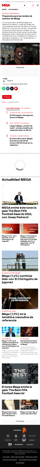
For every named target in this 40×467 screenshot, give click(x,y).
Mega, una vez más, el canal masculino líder (28, 413)
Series (4, 9)
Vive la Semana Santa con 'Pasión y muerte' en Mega (28, 342)
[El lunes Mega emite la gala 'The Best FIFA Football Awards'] (20, 373)
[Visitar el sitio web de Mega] (8, 440)
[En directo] (24, 5)
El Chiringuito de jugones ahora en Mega (21, 116)
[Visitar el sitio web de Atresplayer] (20, 444)
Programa (7, 97)
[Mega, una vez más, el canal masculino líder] (29, 405)
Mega (4, 102)
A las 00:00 (24, 339)
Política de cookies (31, 457)
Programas (13, 9)
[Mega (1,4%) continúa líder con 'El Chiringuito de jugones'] (20, 261)
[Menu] (38, 5)
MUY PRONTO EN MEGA (19, 123)
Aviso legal (6, 457)
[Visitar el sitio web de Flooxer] (30, 444)
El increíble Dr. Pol (8, 1)
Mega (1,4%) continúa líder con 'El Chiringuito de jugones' (20, 279)
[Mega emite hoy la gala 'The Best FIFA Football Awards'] (11, 405)
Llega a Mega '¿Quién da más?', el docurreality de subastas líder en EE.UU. (21, 128)
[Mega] (10, 5)
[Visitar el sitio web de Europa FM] (32, 440)
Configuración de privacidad (28, 459)
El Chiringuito (31, 1)
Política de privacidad (17, 457)
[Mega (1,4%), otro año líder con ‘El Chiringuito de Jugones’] (11, 229)
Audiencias (6, 339)
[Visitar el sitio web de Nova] (32, 435)
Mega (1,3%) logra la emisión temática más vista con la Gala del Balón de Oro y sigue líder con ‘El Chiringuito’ (28, 240)
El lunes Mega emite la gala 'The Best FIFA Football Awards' (17, 390)
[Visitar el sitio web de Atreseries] (16, 440)
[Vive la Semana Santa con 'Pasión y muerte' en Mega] (29, 332)
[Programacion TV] (29, 5)
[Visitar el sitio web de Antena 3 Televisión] (8, 435)
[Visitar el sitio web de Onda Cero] (24, 440)
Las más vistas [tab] (13, 108)
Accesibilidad (20, 462)
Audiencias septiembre (11, 273)
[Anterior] (1, 1)
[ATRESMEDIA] (20, 430)
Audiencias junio (9, 311)
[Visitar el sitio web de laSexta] (16, 435)
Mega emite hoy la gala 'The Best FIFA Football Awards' (9, 413)
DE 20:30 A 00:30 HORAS (19, 136)
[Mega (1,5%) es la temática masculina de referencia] (20, 299)
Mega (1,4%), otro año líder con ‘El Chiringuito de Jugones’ (9, 238)
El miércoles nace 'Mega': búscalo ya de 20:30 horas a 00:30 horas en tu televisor (21, 142)
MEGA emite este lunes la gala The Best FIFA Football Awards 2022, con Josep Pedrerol (19, 212)
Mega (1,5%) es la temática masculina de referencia (17, 317)
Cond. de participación (10, 459)
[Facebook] (4, 81)
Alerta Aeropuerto (20, 1)
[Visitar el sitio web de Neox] (24, 435)
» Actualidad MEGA (12, 102)
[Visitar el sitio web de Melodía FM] (10, 444)
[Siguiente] (38, 1)
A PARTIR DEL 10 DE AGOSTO (21, 113)
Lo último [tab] (25, 108)
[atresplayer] (33, 5)
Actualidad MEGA (16, 180)
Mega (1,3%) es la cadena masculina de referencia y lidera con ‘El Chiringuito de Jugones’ (10, 344)
